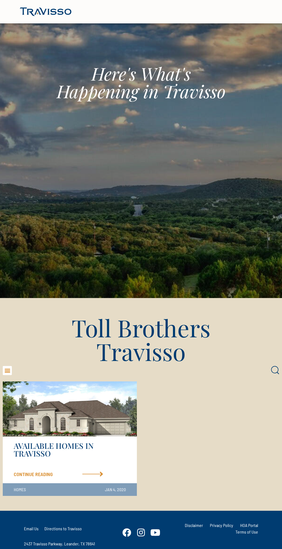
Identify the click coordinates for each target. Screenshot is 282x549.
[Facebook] (126, 532)
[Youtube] (155, 532)
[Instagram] (141, 532)
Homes (20, 489)
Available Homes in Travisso (54, 449)
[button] (7, 370)
